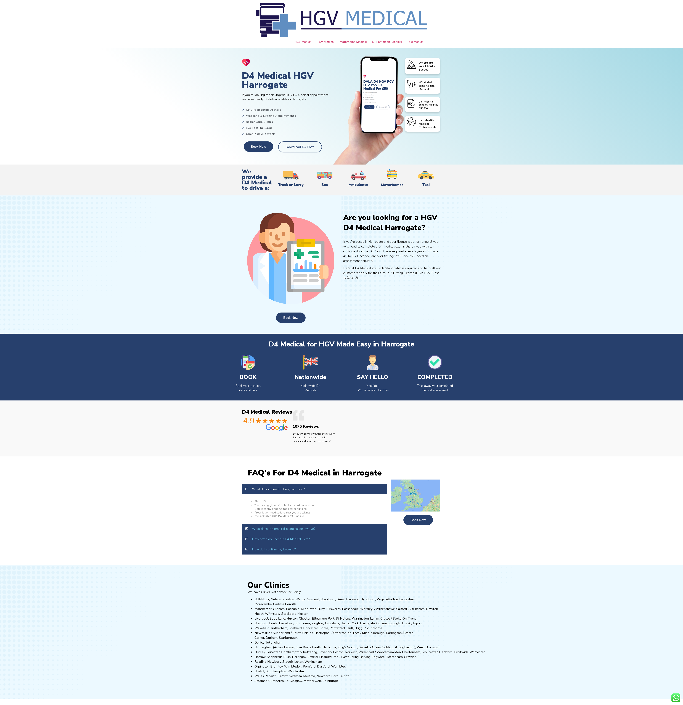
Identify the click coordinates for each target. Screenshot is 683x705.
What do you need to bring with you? (278, 489)
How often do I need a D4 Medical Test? (281, 539)
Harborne (329, 647)
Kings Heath (312, 647)
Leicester (273, 652)
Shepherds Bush (279, 657)
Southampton (276, 671)
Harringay (299, 657)
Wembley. (338, 666)
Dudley (260, 652)
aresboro (388, 623)
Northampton (291, 652)
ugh (397, 623)
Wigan (381, 599)
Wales (259, 676)
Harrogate (367, 623)
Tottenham (394, 657)
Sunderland (281, 633)
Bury (321, 609)
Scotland (261, 681)
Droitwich (461, 652)
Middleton (308, 609)
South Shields (303, 633)
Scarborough (288, 638)
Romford (309, 666)
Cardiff (283, 676)
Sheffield (295, 628)
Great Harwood (348, 599)
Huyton (292, 618)
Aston (278, 647)
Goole (323, 628)
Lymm (374, 618)
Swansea (295, 676)
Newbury (274, 662)
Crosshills (332, 623)
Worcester (477, 652)
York (355, 623)
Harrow (260, 657)
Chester (305, 618)
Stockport (288, 614)
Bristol (259, 671)
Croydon (410, 657)
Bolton (393, 599)
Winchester (295, 671)
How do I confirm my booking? (274, 549)
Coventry (325, 652)
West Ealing (350, 657)
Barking (365, 657)
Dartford (323, 666)
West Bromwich (428, 647)
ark (337, 657)
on (306, 614)
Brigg (359, 628)
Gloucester (430, 652)
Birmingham (263, 647)
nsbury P (328, 657)
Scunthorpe (373, 628)
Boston (338, 652)
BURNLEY (262, 599)
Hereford (445, 652)
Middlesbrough (373, 633)
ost (302, 614)
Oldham (279, 609)
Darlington (394, 633)
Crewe (385, 618)
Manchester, (263, 609)
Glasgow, (296, 681)
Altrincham (416, 609)
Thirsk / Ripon (411, 623)
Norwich (351, 652)
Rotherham (279, 628)
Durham (271, 638)
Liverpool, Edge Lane (270, 618)
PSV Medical (325, 42)
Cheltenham (411, 652)
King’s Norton (347, 647)
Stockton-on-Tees (346, 633)
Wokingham (313, 662)
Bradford (261, 623)
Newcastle (262, 633)
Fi (320, 657)
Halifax (346, 623)
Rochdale (293, 609)
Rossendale (350, 609)
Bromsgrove (293, 647)
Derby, (259, 642)
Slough (287, 662)
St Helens (343, 618)
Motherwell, (313, 681)
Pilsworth (333, 609)
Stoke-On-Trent (404, 618)
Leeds (273, 623)
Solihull (388, 647)
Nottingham (273, 642)
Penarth (270, 676)
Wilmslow (272, 614)
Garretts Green (370, 647)
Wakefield (262, 628)
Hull (350, 628)
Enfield (313, 657)
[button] (314, 489)
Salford (401, 609)
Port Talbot (340, 676)
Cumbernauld (278, 681)
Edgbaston (406, 647)
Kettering (309, 652)
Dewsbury (286, 623)
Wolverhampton (389, 652)
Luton (298, 662)
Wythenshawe (384, 609)
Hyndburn (368, 599)
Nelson (276, 599)
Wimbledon (292, 666)
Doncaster (310, 628)
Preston (288, 599)
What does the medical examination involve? (283, 529)
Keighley (318, 623)
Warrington (360, 618)
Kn (380, 623)
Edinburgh (330, 681)
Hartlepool (322, 633)
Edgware (378, 657)
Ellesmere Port (323, 618)
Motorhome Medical (353, 42)
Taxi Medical (415, 42)
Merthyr (309, 676)
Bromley (276, 666)
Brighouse (302, 623)
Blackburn (328, 599)
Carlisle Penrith (284, 604)
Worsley (366, 609)
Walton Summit (307, 599)
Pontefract (337, 628)
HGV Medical (303, 42)
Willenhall (366, 652)
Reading (260, 662)
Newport (323, 676)
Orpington (262, 666)
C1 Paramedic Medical (387, 42)
